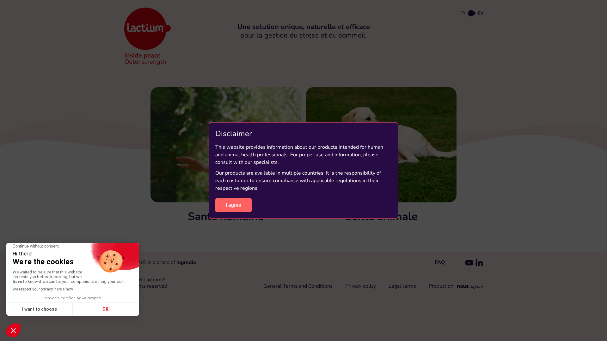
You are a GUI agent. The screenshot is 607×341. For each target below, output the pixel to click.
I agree (233, 205)
